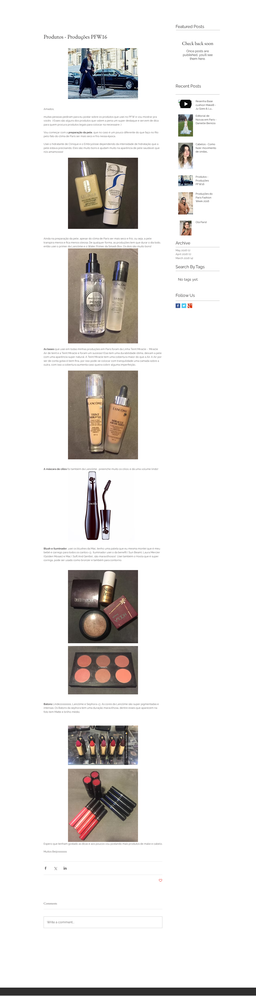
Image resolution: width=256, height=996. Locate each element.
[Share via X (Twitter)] (55, 868)
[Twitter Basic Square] (184, 305)
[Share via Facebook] (45, 868)
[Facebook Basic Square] (178, 305)
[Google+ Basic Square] (190, 305)
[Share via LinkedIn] (65, 868)
